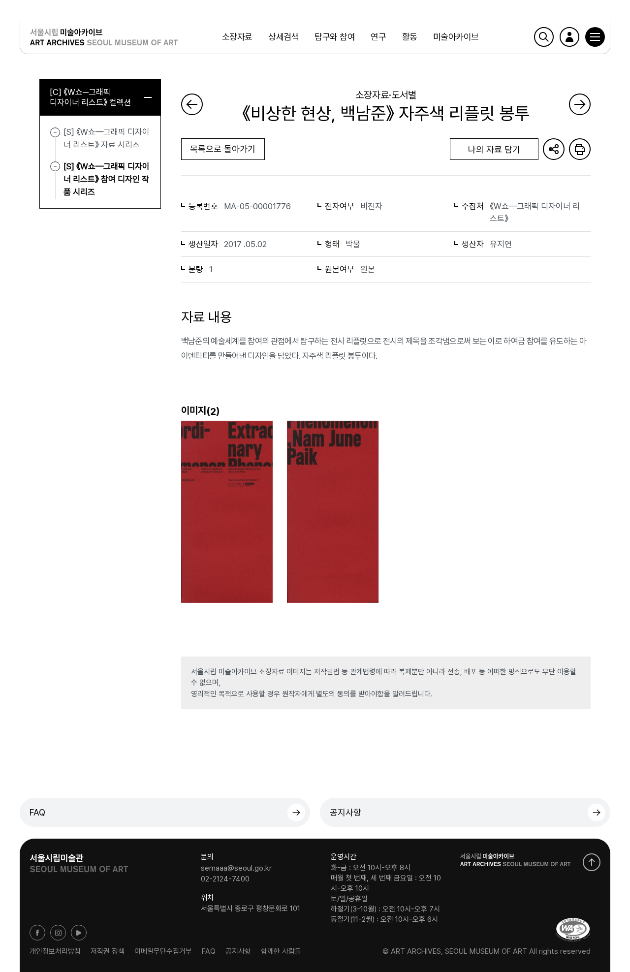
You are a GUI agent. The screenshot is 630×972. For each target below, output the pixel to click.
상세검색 (283, 36)
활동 (409, 36)
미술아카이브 (456, 36)
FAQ (37, 812)
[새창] (573, 930)
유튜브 (78, 932)
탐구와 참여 (335, 36)
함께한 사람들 (281, 951)
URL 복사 (554, 149)
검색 (544, 37)
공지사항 (345, 812)
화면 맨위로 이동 (591, 862)
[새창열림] (79, 860)
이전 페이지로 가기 (192, 104)
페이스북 (37, 932)
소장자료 (237, 36)
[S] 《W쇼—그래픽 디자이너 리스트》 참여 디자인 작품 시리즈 (106, 179)
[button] (595, 37)
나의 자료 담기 (494, 149)
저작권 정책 (108, 951)
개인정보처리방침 (55, 951)
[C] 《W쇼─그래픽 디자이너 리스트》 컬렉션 (90, 97)
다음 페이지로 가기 (580, 104)
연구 (378, 36)
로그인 (569, 37)
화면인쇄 (580, 149)
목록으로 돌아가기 (222, 149)
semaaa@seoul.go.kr (236, 868)
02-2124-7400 (225, 878)
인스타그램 (58, 932)
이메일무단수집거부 (163, 951)
